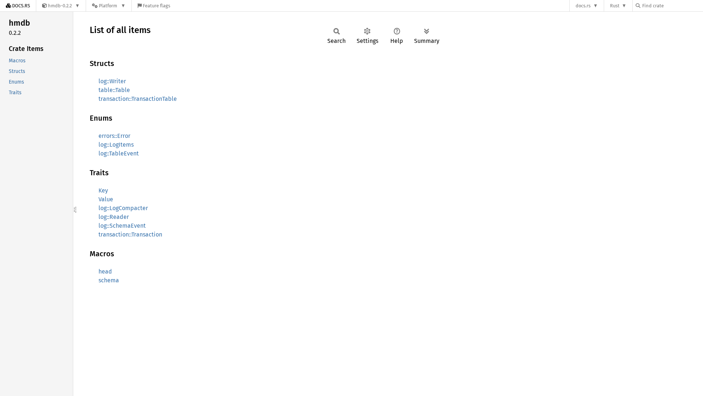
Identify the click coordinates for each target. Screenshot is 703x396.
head (105, 271)
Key (103, 190)
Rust (615, 5)
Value (105, 199)
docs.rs (583, 5)
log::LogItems (116, 144)
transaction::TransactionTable (137, 98)
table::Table (114, 90)
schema (108, 280)
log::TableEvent (118, 153)
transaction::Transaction (130, 234)
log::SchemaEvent (122, 225)
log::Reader (113, 216)
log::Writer (112, 81)
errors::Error (114, 135)
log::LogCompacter (123, 208)
